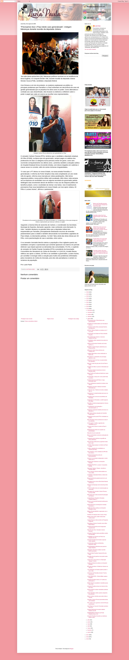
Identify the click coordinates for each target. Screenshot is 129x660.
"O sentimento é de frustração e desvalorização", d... (94, 407)
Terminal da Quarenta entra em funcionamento (94, 455)
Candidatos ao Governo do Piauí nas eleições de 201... (96, 537)
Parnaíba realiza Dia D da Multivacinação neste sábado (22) (100, 216)
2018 (87, 308)
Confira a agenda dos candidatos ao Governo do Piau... (96, 449)
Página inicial (50, 318)
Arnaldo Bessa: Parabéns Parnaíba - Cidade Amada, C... (96, 498)
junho (88, 622)
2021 (87, 302)
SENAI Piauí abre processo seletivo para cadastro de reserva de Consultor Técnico (100, 228)
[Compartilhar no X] (44, 269)
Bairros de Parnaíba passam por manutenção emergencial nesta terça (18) (100, 205)
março (89, 628)
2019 (87, 306)
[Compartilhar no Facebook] (46, 269)
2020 (87, 304)
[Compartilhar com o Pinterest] (47, 269)
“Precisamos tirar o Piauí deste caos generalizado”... (95, 321)
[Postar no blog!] (42, 269)
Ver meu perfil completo (90, 49)
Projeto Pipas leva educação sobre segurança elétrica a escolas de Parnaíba (100, 240)
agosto (89, 318)
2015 (87, 639)
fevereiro (89, 630)
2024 (87, 296)
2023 (87, 298)
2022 (87, 300)
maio (88, 624)
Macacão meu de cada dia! (93, 433)
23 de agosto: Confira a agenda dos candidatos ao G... (95, 423)
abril (88, 626)
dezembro (90, 310)
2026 (87, 292)
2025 (87, 294)
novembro (90, 312)
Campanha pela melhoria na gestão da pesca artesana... (96, 439)
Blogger (71, 648)
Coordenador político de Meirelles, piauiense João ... (95, 544)
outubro (89, 314)
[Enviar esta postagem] (38, 269)
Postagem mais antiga (73, 318)
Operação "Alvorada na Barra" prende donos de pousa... (96, 550)
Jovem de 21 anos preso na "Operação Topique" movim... (96, 560)
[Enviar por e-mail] (41, 269)
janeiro (89, 632)
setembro (89, 316)
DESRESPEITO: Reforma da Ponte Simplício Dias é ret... (95, 613)
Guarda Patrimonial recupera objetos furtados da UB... (96, 610)
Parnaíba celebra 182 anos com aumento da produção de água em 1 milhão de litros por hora (100, 252)
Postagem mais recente (26, 318)
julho (88, 620)
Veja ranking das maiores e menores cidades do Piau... (96, 337)
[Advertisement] (98, 70)
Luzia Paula (97, 26)
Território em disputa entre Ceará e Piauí (97, 514)
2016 (87, 636)
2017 (87, 634)
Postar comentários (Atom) (31, 321)
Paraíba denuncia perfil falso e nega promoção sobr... (96, 380)
